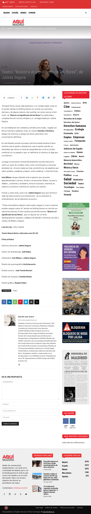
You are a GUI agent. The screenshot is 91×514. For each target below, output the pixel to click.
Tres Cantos (80, 187)
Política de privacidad (67, 508)
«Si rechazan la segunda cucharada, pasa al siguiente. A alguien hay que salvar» (50, 490)
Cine (67, 106)
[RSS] (15, 494)
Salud (67, 179)
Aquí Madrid (69, 413)
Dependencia (67, 115)
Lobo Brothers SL (48, 512)
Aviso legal (39, 508)
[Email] (54, 97)
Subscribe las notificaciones (73, 442)
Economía (68, 133)
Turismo (67, 191)
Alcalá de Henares (76, 103)
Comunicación (76, 107)
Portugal (75, 175)
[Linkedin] (26, 97)
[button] (86, 13)
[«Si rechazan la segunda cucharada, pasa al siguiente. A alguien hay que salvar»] (37, 488)
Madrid (6, 13)
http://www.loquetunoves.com (27, 320)
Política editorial (21, 6)
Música (76, 164)
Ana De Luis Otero (11, 83)
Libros (74, 156)
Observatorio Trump (69, 171)
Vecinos (75, 191)
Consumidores (68, 111)
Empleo (68, 137)
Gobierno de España (73, 149)
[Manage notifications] (6, 508)
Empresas (78, 137)
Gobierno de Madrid (69, 152)
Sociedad (70, 183)
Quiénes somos (7, 6)
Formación (80, 141)
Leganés (66, 156)
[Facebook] (21, 97)
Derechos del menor (72, 122)
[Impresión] (48, 97)
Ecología (79, 129)
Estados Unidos (68, 141)
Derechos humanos (75, 126)
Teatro (15, 290)
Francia (66, 145)
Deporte (76, 115)
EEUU (77, 134)
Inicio (3, 28)
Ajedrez (67, 103)
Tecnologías (69, 187)
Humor (80, 152)
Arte (85, 103)
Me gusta (65, 420)
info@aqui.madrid (20, 488)
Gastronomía (74, 145)
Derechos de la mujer (73, 118)
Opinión (32, 13)
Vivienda (67, 194)
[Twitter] (20, 364)
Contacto (33, 6)
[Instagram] (10, 494)
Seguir (72, 419)
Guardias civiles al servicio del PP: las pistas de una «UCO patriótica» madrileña (51, 477)
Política (67, 175)
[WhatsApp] (32, 97)
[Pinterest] (37, 97)
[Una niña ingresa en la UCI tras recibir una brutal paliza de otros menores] (37, 463)
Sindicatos (78, 179)
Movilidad (68, 164)
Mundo (23, 13)
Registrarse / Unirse (47, 2)
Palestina (80, 171)
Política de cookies (51, 508)
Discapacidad (68, 130)
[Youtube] (26, 494)
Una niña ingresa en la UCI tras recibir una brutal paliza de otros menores (50, 464)
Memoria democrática (73, 160)
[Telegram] (43, 97)
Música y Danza (71, 167)
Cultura (77, 111)
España (15, 13)
